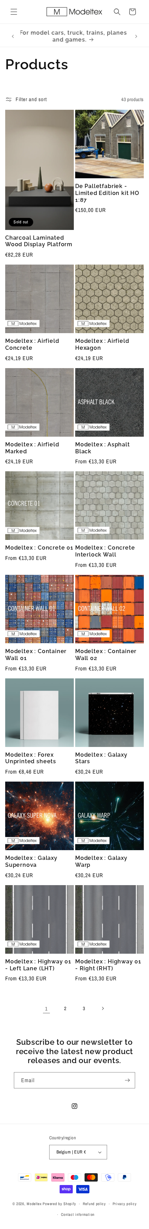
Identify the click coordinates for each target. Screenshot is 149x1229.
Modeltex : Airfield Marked (32, 448)
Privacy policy (125, 1203)
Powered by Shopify (59, 1203)
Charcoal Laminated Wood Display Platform (38, 241)
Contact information (78, 1214)
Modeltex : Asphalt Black (102, 448)
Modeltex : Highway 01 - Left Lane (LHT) (38, 965)
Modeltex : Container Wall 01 (36, 654)
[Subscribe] (127, 1080)
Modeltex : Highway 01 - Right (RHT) (108, 965)
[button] (13, 11)
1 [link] (46, 1008)
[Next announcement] (136, 36)
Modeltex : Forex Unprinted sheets (30, 758)
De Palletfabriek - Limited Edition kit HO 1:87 (107, 193)
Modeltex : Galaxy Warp (101, 861)
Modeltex (34, 1203)
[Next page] (102, 1008)
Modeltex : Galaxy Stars (101, 758)
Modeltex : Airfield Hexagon (102, 344)
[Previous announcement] (12, 36)
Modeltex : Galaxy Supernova (31, 861)
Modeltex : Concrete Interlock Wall (105, 551)
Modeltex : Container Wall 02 (106, 654)
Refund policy (94, 1203)
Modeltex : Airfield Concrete (32, 344)
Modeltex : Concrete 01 (39, 547)
